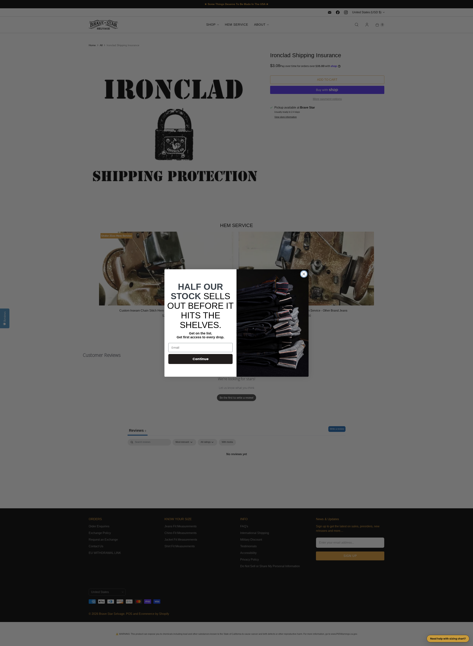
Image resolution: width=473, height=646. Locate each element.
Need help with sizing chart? (448, 638)
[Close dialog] (304, 274)
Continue (201, 359)
